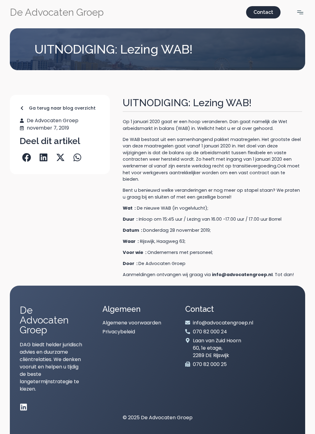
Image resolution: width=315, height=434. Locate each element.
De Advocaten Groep (57, 12)
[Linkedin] (23, 407)
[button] (27, 157)
